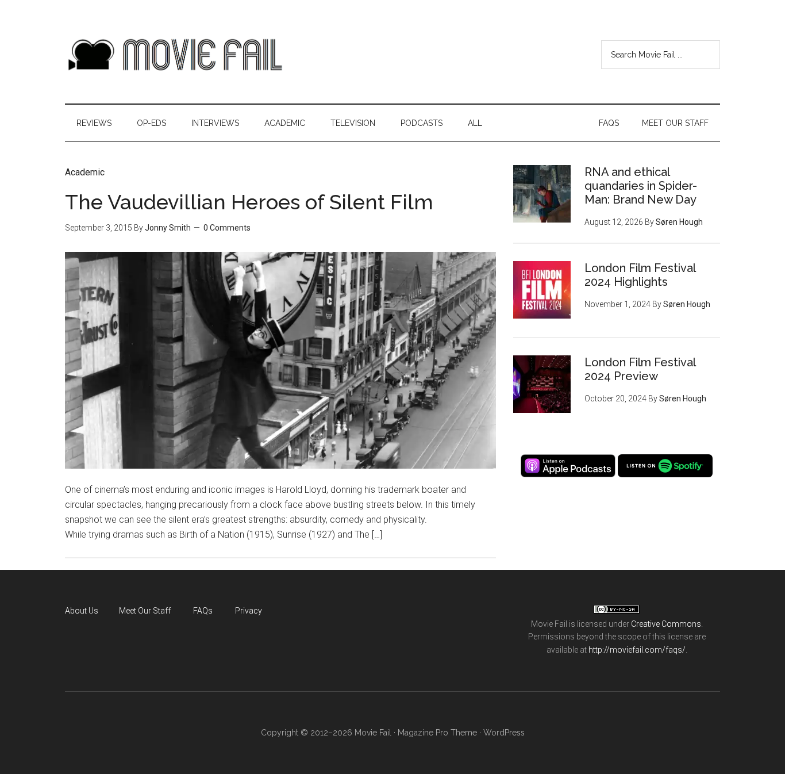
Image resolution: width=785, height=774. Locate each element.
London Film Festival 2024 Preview (639, 369)
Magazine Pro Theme (437, 732)
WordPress (504, 732)
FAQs (203, 610)
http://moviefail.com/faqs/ (637, 649)
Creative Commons (666, 624)
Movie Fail (174, 55)
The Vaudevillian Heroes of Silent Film (249, 202)
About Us (81, 610)
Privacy (248, 610)
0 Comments (227, 227)
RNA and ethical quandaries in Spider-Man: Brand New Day (640, 185)
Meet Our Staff (145, 610)
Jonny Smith (168, 227)
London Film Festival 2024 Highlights (639, 275)
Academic (85, 172)
